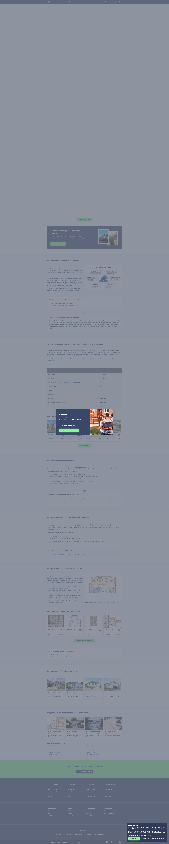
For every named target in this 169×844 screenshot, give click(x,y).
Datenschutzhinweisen (148, 835)
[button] (111, 410)
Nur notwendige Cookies (158, 838)
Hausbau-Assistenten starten (69, 430)
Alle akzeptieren (134, 838)
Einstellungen (146, 838)
